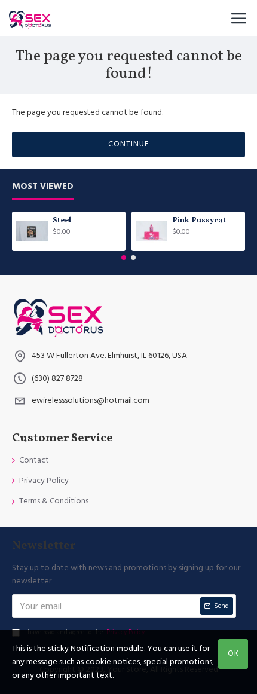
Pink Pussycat (199, 221)
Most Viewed (43, 186)
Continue (128, 144)
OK (233, 653)
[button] (123, 257)
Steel (62, 221)
